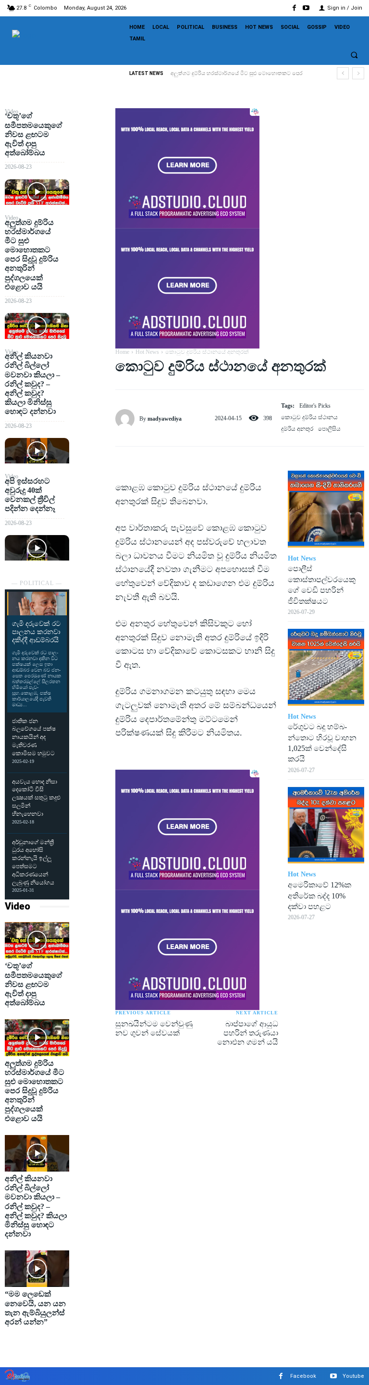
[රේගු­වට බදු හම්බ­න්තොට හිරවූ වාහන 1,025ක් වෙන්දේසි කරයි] (326, 667)
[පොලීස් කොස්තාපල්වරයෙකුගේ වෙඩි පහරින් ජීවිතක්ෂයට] (326, 509)
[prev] (343, 73)
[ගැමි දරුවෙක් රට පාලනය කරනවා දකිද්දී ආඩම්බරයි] (37, 603)
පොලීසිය (329, 428)
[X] (92, 140)
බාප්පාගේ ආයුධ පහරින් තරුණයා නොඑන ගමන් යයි (247, 1033)
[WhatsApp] (92, 185)
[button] (354, 55)
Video (17, 906)
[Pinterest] (92, 163)
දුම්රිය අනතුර (297, 428)
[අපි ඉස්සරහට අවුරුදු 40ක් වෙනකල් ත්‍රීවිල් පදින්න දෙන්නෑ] (37, 548)
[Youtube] (306, 8)
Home (122, 352)
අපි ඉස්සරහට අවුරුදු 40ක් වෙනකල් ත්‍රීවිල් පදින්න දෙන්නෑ (30, 495)
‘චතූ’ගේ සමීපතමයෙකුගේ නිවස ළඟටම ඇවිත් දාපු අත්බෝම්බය (33, 134)
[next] (358, 73)
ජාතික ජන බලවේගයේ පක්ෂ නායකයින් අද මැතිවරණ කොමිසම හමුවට (34, 737)
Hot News (147, 352)
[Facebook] (294, 8)
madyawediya (165, 418)
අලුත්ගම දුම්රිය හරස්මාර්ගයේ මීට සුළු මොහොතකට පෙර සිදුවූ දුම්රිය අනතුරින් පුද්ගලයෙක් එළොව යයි (32, 254)
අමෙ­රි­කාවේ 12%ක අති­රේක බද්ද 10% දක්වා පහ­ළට (319, 896)
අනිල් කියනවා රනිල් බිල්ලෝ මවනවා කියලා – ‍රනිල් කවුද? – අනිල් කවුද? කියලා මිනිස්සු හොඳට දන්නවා (32, 383)
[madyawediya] (127, 418)
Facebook (303, 1376)
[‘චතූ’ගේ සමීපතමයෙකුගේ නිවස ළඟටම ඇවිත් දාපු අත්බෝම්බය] (37, 192)
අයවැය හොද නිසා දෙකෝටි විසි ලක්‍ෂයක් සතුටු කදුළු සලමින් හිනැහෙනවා (36, 797)
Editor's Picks (315, 405)
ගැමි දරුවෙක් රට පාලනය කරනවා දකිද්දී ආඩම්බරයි (36, 632)
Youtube (353, 1376)
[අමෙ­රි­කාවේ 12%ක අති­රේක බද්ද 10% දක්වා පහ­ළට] (326, 825)
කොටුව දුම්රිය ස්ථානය (309, 417)
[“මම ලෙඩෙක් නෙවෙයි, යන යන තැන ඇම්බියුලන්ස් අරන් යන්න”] (37, 1268)
